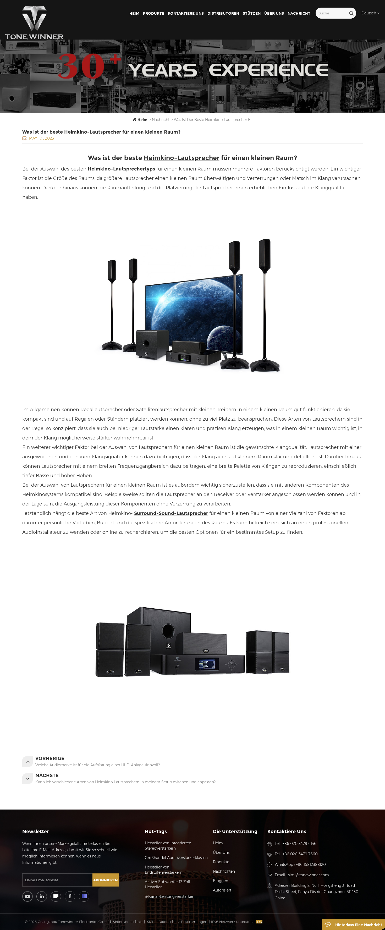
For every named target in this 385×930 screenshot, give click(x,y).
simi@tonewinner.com (308, 875)
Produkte (153, 13)
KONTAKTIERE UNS (186, 13)
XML (150, 922)
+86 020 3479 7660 (300, 854)
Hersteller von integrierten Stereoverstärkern (168, 846)
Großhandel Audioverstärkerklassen (176, 857)
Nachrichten (224, 871)
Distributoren (223, 13)
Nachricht (299, 13)
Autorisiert (222, 890)
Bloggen (220, 880)
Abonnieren (105, 880)
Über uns (274, 13)
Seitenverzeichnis (127, 922)
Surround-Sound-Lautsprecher (171, 513)
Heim (134, 13)
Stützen (252, 13)
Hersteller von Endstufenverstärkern (163, 870)
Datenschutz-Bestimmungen (182, 922)
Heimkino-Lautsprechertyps (121, 169)
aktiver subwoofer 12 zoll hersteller (167, 884)
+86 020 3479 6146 (299, 843)
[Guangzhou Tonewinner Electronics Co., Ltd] (34, 23)
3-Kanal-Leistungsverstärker (169, 896)
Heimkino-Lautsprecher (181, 158)
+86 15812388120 (311, 864)
